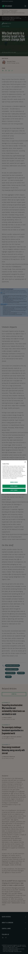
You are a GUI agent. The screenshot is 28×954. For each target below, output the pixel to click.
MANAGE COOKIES (14, 482)
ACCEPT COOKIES (14, 490)
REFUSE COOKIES (14, 486)
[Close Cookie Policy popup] (25, 462)
